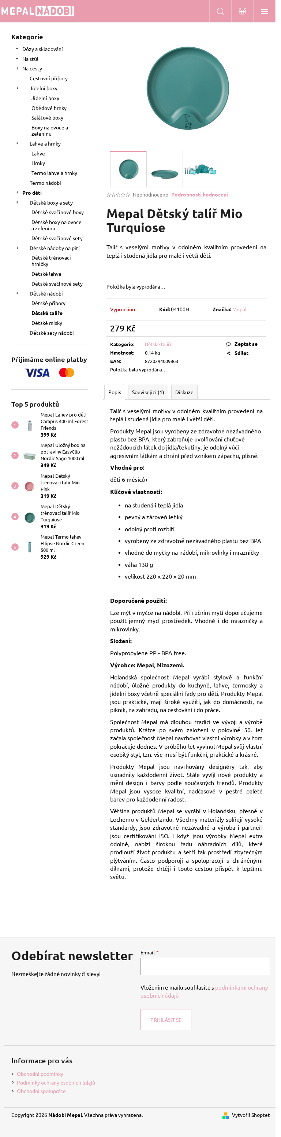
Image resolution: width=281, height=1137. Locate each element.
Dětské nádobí (46, 293)
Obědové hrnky (49, 107)
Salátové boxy (47, 117)
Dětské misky (46, 322)
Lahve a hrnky (45, 143)
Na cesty (32, 68)
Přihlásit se (165, 1019)
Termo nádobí (45, 182)
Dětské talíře (47, 312)
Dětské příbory (48, 303)
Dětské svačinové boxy (57, 212)
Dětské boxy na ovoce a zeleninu (56, 225)
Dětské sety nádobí (52, 332)
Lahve (38, 153)
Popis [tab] (114, 392)
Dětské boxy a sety (51, 202)
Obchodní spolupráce (41, 1091)
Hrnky (38, 162)
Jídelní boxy (43, 88)
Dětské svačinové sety (57, 238)
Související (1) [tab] (148, 392)
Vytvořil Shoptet (251, 1114)
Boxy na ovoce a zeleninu (49, 130)
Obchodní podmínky (40, 1073)
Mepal (239, 309)
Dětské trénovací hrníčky (51, 260)
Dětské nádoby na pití (55, 248)
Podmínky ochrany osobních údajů (56, 1082)
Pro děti (32, 192)
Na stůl (30, 58)
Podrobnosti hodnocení (199, 194)
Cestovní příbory (49, 78)
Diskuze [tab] (184, 392)
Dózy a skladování (42, 48)
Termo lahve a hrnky (54, 172)
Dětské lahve (46, 273)
